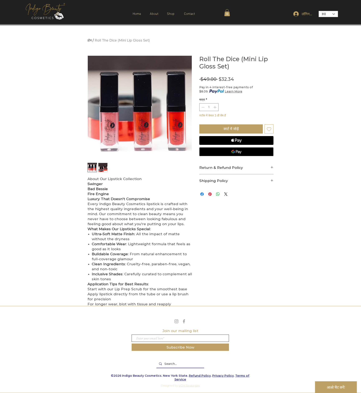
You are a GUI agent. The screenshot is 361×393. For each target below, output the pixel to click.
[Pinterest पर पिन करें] (209, 194)
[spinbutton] (209, 107)
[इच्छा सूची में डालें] (269, 129)
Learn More (233, 91)
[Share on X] (225, 194)
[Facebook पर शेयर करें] (202, 194)
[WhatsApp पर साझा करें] (217, 194)
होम (90, 40)
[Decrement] (202, 107)
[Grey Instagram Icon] (176, 321)
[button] (227, 12)
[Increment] (215, 107)
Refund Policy (200, 376)
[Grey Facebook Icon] (184, 321)
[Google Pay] (236, 151)
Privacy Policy (223, 376)
